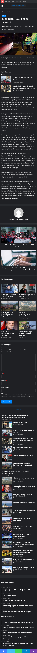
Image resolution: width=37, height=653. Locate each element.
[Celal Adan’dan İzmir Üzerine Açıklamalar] (7, 528)
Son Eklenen (19, 410)
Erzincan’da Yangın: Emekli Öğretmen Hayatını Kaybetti (7, 314)
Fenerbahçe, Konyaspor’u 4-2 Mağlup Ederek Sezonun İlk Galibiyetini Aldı (23, 552)
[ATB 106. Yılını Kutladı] (7, 424)
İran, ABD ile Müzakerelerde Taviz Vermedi (8, 333)
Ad (2, 373)
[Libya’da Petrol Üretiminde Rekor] (7, 504)
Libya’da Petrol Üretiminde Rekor (24, 502)
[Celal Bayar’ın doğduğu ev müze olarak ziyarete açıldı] (7, 569)
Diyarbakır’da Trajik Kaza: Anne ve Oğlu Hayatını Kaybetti (23, 560)
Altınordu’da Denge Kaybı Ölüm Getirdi (15, 1)
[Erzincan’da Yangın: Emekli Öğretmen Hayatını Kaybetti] (9, 306)
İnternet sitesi (5, 387)
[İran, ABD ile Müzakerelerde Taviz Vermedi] (9, 325)
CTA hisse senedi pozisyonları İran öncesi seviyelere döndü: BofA (15, 472)
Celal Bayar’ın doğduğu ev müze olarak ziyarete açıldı (23, 568)
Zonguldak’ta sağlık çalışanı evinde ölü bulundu (25, 333)
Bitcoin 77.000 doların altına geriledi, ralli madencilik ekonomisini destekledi (15, 416)
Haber (11, 12)
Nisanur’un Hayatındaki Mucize (27, 295)
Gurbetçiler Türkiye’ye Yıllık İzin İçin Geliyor (8, 295)
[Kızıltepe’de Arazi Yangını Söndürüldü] (7, 520)
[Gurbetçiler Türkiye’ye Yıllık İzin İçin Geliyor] (9, 288)
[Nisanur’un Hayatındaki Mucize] (27, 288)
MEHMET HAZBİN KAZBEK (11, 26)
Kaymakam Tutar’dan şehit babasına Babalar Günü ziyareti (23, 543)
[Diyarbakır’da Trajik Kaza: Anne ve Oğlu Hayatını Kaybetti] (7, 561)
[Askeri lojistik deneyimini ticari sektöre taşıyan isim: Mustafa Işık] (6, 88)
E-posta (4, 380)
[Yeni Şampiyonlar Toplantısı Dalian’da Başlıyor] (7, 536)
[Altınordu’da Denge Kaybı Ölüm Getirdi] (6, 79)
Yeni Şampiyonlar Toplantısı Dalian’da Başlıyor (22, 535)
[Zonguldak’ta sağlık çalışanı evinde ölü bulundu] (27, 325)
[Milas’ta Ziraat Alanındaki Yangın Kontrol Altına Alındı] (27, 306)
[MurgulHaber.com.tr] (18, 6)
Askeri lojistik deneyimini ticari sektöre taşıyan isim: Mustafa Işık (23, 440)
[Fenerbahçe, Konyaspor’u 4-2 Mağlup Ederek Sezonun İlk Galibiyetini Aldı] (7, 553)
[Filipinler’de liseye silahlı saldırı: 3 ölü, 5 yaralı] (7, 512)
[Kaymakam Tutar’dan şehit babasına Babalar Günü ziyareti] (7, 544)
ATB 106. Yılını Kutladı (20, 422)
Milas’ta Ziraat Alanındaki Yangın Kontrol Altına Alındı (25, 314)
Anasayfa (5, 12)
